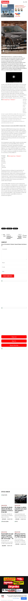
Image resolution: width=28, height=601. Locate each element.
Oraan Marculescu (8, 50)
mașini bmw (15, 228)
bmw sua (3, 228)
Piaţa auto (8, 24)
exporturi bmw (9, 228)
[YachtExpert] (19, 590)
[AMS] (20, 579)
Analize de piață (12, 24)
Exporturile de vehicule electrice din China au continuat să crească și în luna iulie (7, 509)
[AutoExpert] (10, 579)
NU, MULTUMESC (16, 598)
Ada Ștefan (4, 545)
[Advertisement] (14, 212)
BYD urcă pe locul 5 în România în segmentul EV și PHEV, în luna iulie (20, 535)
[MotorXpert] (18, 582)
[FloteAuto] (8, 582)
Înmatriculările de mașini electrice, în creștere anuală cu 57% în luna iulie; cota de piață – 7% (7, 536)
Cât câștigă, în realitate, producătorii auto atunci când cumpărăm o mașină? (21, 509)
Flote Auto (4, 519)
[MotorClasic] (9, 590)
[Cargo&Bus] (13, 586)
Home (5, 24)
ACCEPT (23, 598)
